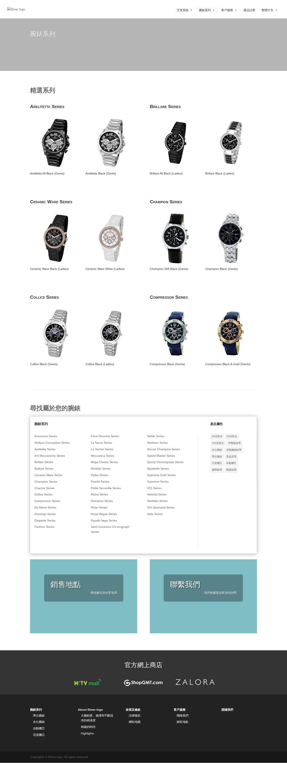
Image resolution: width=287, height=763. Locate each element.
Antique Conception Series (52, 442)
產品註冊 (249, 10)
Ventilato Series (157, 501)
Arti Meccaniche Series (49, 455)
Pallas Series (99, 475)
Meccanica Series (102, 455)
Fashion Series (44, 526)
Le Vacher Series (102, 449)
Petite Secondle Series (106, 488)
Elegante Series (44, 520)
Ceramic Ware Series (48, 475)
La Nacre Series (101, 442)
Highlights (87, 733)
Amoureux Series (45, 436)
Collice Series (43, 494)
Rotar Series (99, 507)
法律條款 (135, 715)
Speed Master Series (161, 455)
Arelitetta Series (44, 449)
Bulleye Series (43, 468)
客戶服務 (227, 10)
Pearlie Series (100, 481)
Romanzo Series (102, 501)
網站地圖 (135, 721)
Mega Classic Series (104, 462)
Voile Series (155, 514)
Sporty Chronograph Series (165, 462)
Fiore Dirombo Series (105, 436)
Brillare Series (43, 462)
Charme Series (44, 488)
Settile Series (156, 436)
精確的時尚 (88, 727)
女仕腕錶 (217, 449)
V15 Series (154, 488)
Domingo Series (45, 514)
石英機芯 (217, 463)
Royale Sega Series (104, 520)
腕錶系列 (205, 10)
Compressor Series (47, 501)
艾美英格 (182, 10)
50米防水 (232, 436)
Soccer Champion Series (163, 449)
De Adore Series (45, 507)
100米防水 (218, 443)
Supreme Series (158, 481)
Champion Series (45, 481)
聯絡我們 (182, 715)
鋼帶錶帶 (217, 469)
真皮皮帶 (231, 456)
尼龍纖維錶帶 (233, 449)
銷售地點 (182, 721)
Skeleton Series (157, 442)
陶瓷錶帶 (231, 469)
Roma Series (99, 494)
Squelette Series (158, 468)
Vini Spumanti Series (161, 507)
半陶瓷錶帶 (234, 443)
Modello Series (101, 468)
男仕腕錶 (217, 456)
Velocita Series (157, 494)
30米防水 (217, 436)
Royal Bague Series (104, 514)
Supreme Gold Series (161, 475)
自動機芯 (231, 463)
